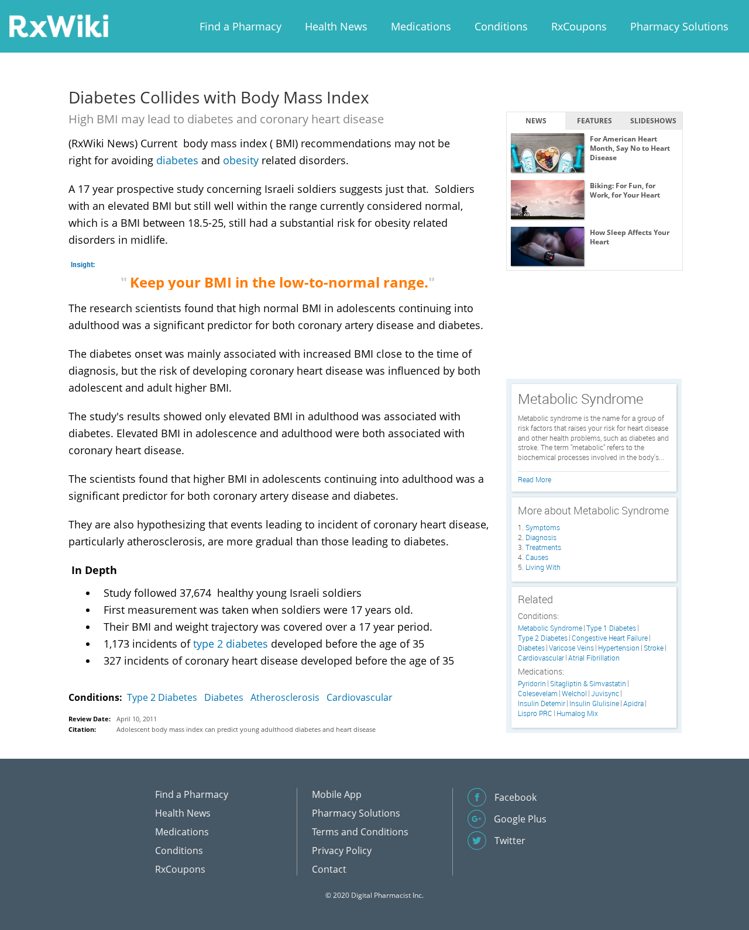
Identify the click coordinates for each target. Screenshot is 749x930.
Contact (329, 869)
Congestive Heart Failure (610, 638)
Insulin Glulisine (594, 703)
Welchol (574, 693)
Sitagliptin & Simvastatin (588, 683)
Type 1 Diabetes (611, 628)
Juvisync (605, 693)
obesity (241, 160)
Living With (543, 567)
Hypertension (619, 648)
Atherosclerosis (284, 697)
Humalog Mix (577, 713)
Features (594, 121)
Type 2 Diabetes (162, 697)
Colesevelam (538, 693)
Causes (536, 557)
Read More (534, 479)
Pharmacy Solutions (679, 26)
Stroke (654, 648)
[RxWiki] (58, 25)
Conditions (501, 26)
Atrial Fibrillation (594, 658)
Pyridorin (532, 683)
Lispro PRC (535, 713)
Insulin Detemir (541, 703)
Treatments (543, 547)
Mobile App (337, 794)
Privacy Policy (342, 850)
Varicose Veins (571, 648)
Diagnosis (540, 537)
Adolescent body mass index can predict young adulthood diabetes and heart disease (246, 729)
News (536, 121)
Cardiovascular (360, 697)
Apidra (633, 703)
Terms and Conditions (360, 831)
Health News (336, 26)
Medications (421, 26)
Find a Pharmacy (240, 26)
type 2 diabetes (230, 644)
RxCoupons (579, 26)
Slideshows (653, 121)
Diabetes (223, 697)
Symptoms (542, 527)
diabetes (177, 160)
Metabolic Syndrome (550, 628)
